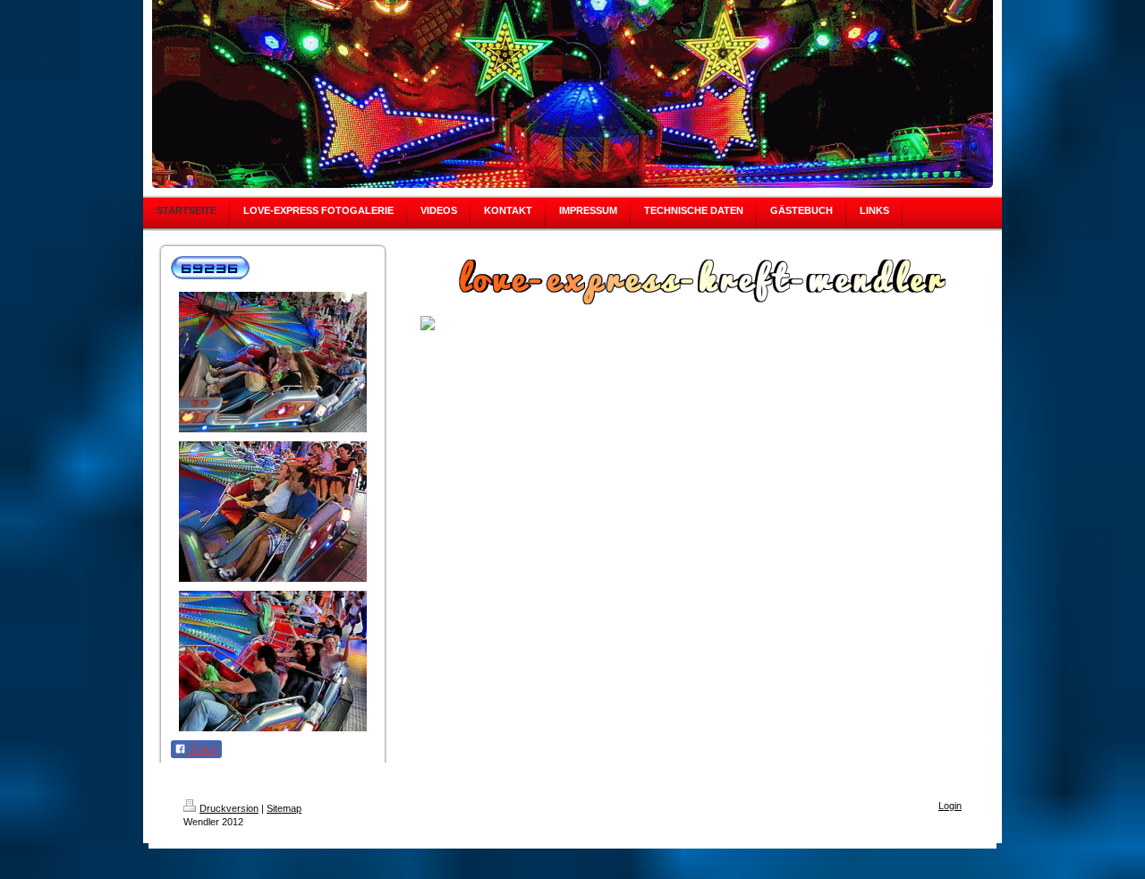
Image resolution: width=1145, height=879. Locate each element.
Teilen (202, 749)
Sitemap (284, 808)
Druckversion (229, 808)
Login (950, 805)
